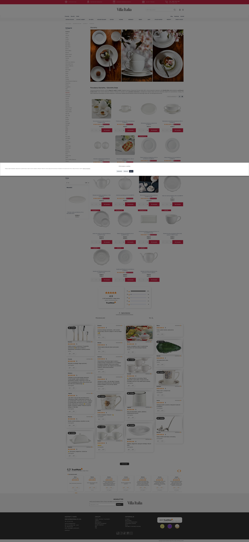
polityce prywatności (86, 168)
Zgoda (131, 171)
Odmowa (126, 171)
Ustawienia (119, 171)
